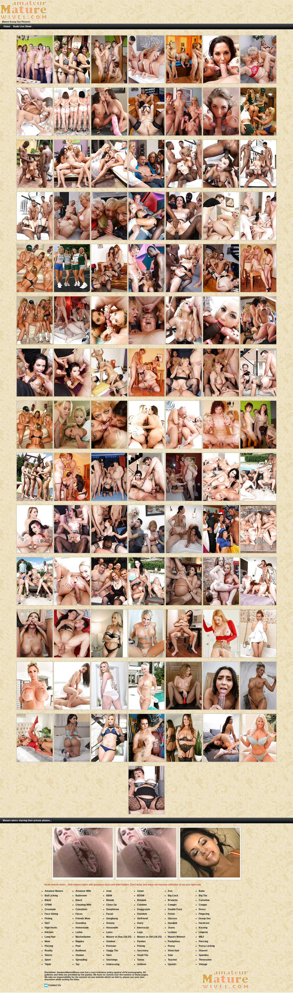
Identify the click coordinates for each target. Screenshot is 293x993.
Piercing (203, 941)
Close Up (111, 904)
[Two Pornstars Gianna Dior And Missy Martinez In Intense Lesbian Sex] (221, 736)
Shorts (48, 955)
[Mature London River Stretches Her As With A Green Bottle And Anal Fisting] (258, 736)
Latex (109, 932)
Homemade (82, 927)
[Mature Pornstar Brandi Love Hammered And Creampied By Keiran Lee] (109, 632)
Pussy (171, 946)
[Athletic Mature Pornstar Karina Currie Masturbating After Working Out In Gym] (146, 736)
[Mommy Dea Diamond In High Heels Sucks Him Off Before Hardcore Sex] (72, 632)
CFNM (48, 904)
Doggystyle (143, 909)
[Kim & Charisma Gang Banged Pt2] (72, 319)
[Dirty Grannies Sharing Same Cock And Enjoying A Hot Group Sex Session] (258, 58)
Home (7, 26)
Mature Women (176, 936)
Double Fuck (175, 909)
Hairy (140, 923)
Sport (48, 959)
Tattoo (140, 959)
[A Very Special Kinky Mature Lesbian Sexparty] (183, 58)
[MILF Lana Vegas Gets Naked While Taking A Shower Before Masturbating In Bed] (258, 684)
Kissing (203, 927)
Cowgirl (172, 904)
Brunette (173, 900)
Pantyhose (174, 941)
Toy (78, 964)
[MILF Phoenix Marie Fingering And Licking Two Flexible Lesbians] (221, 580)
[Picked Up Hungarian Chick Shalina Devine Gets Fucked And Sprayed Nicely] (183, 632)
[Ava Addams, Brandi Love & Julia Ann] (221, 58)
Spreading (81, 959)
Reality (49, 950)
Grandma (81, 923)
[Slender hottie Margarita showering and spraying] (258, 632)
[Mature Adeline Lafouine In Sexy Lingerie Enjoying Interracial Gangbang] (183, 214)
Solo (170, 955)
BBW (109, 895)
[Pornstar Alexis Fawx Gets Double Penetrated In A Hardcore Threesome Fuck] (34, 632)
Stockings (112, 959)
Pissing (49, 946)
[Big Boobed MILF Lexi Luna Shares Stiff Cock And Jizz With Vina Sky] (109, 110)
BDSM (140, 895)
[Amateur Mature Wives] (23, 19)
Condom (142, 904)
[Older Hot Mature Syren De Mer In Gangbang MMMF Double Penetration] (258, 580)
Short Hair (173, 950)
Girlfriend (142, 918)
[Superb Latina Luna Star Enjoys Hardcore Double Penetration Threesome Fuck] (183, 580)
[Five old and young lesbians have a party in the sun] (72, 58)
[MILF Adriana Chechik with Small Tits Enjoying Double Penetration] (258, 214)
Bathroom (81, 895)
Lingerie (203, 932)
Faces (79, 914)
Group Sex (205, 918)
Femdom (142, 914)
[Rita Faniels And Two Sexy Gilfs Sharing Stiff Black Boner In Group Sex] (258, 475)
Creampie (50, 909)
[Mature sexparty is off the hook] (34, 58)
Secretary (142, 950)
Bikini (48, 900)
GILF (47, 923)
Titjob (48, 964)
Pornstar (111, 946)
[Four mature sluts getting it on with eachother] (109, 423)
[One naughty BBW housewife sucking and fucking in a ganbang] (109, 580)
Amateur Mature (54, 891)
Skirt (109, 955)
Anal (108, 891)
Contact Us (54, 985)
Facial (109, 914)
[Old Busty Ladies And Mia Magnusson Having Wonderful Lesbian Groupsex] (72, 110)
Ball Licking (51, 895)
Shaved (203, 950)
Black (79, 900)
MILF (201, 936)
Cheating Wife (83, 904)
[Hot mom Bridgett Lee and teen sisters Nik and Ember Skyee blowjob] (72, 423)
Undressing (112, 964)
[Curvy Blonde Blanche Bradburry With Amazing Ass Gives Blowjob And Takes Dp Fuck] (221, 319)
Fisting (48, 918)
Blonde (110, 900)
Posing (141, 946)
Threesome (205, 959)
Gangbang (112, 918)
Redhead (81, 950)
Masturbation (83, 936)
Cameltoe (204, 900)
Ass (170, 891)
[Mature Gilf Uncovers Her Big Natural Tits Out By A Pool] (146, 684)
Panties (141, 941)
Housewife (112, 927)
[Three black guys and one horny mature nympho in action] (34, 162)
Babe (202, 891)
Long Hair (50, 936)
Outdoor (110, 941)
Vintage (203, 964)
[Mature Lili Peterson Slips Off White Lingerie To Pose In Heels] (109, 684)
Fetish (171, 914)
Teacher (172, 959)
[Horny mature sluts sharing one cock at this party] (183, 110)
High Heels (51, 927)
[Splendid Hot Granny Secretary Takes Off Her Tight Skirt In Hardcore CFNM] (146, 788)
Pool (78, 946)
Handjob (172, 923)
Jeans (171, 927)
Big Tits (203, 895)
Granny (110, 923)
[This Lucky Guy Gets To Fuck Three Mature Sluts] (258, 266)
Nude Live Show (22, 26)
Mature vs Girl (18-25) (149, 936)
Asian (140, 891)
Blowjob (141, 900)
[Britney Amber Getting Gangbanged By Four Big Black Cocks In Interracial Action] (183, 162)
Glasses (172, 918)
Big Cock (173, 895)
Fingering (204, 914)
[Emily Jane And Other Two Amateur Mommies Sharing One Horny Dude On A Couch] (146, 110)
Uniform (141, 964)
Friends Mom (83, 918)
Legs (140, 932)
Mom (47, 941)
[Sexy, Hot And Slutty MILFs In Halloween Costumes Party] (221, 527)
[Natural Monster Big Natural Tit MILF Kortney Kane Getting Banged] (72, 684)
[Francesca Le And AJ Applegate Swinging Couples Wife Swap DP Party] (109, 319)
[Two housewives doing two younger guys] (146, 527)
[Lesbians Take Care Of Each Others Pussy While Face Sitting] (109, 266)
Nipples (80, 941)
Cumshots (81, 909)
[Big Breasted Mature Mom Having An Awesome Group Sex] (34, 110)
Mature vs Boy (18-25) (118, 936)
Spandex (204, 955)
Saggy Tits (112, 950)
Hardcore (204, 923)
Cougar (203, 904)
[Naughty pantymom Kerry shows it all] (183, 684)
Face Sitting (51, 914)
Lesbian (172, 932)
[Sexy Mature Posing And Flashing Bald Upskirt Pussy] (221, 632)
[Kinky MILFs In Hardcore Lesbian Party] (258, 110)
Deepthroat (112, 909)
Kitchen (49, 932)
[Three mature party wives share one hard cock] (146, 371)
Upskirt (172, 964)
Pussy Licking (207, 946)
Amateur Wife (83, 891)
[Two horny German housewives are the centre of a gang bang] (183, 371)
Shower (80, 955)
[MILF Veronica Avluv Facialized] (34, 371)
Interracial (143, 927)
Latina (79, 932)
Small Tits (142, 955)
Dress (202, 909)
